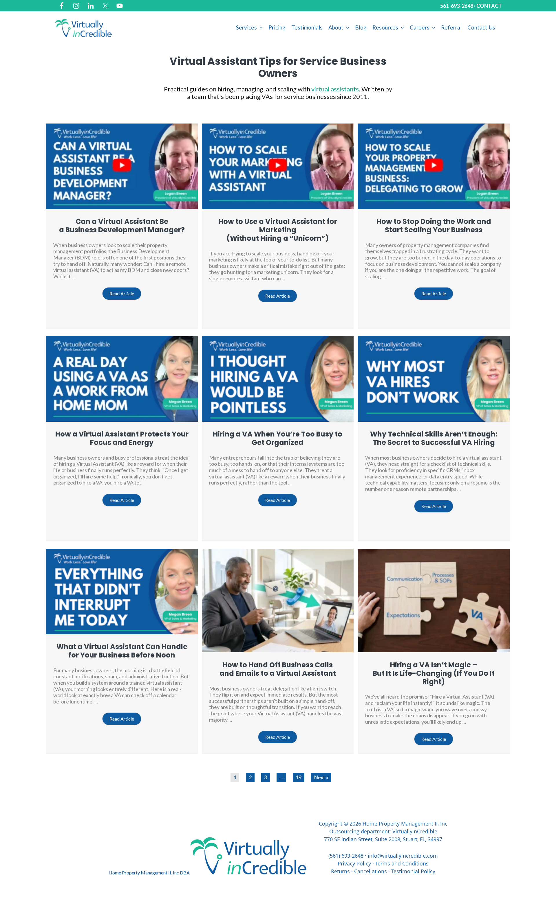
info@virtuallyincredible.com (403, 855)
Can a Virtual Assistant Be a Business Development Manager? (122, 226)
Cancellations (370, 871)
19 (298, 777)
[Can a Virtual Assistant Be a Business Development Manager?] (122, 207)
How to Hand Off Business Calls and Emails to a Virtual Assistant (278, 669)
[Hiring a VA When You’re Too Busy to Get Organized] (278, 420)
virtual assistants (335, 89)
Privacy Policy (354, 863)
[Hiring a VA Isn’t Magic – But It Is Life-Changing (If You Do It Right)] (434, 650)
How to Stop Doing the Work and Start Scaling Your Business (433, 226)
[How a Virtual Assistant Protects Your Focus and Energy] (122, 420)
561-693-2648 (456, 6)
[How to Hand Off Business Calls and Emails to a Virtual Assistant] (278, 650)
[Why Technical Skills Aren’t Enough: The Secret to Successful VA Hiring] (434, 420)
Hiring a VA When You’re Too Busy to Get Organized (277, 438)
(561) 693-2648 (345, 855)
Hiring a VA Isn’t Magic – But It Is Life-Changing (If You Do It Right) (434, 673)
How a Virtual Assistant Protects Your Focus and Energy (122, 438)
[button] (121, 293)
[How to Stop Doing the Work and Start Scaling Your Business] (434, 207)
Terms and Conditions (402, 863)
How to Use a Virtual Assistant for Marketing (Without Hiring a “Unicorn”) (277, 230)
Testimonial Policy (413, 871)
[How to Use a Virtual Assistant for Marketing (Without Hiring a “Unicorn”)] (278, 207)
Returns (340, 871)
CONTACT (489, 6)
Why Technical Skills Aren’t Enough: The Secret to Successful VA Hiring (434, 438)
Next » (321, 777)
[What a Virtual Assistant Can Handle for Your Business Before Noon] (122, 632)
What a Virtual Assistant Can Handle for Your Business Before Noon (121, 651)
